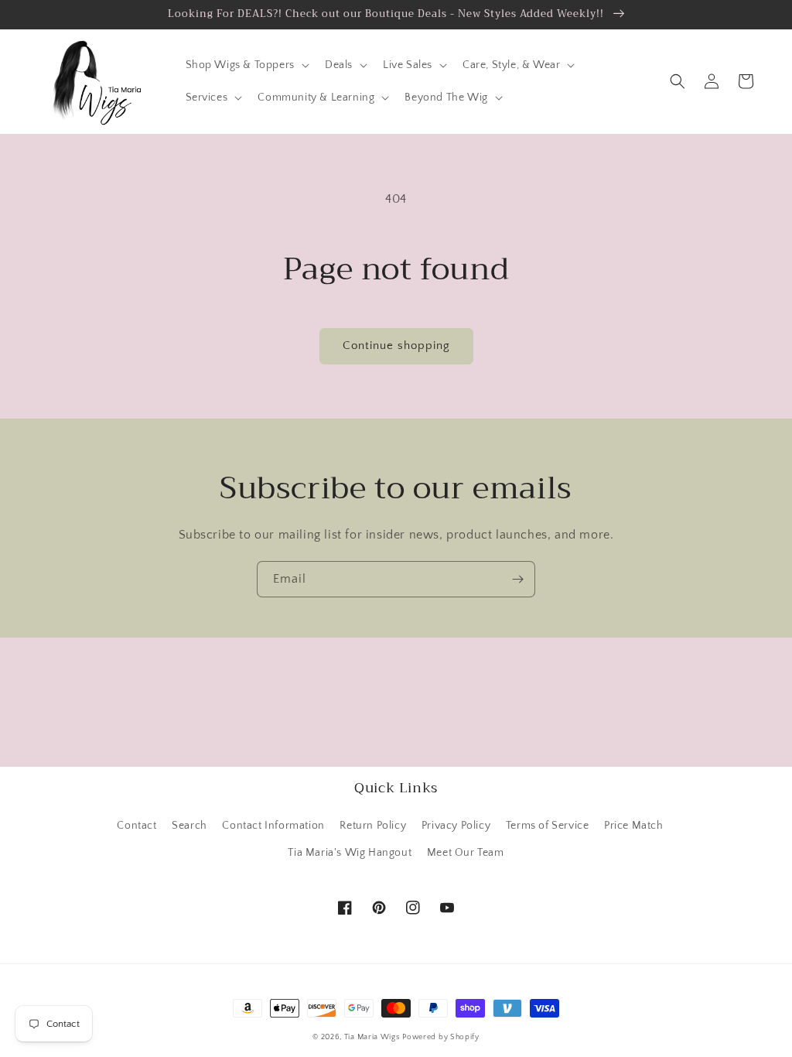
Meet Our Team (465, 853)
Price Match (634, 825)
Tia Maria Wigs (372, 1037)
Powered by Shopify (441, 1037)
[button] (246, 65)
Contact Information (273, 825)
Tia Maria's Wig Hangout (349, 853)
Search (189, 825)
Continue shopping (396, 345)
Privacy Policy (456, 825)
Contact (136, 825)
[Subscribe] (517, 579)
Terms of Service (547, 825)
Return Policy (373, 825)
